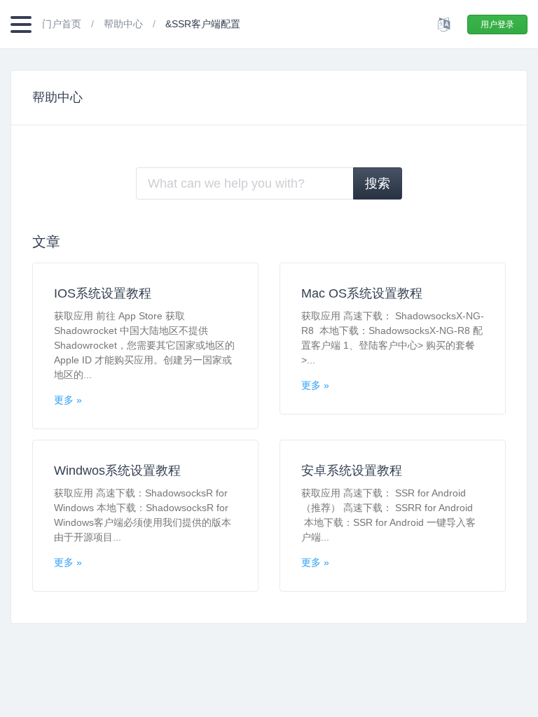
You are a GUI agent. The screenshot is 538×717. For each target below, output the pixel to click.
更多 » (68, 399)
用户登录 (497, 24)
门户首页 (63, 23)
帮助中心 (125, 23)
